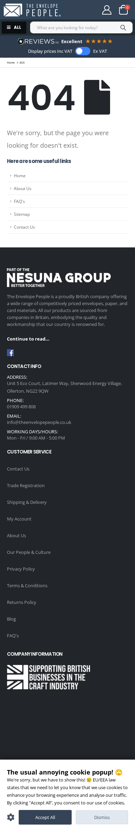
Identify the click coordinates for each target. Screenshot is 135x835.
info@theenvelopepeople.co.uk (39, 422)
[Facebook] (10, 352)
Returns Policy (21, 602)
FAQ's (19, 201)
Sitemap (22, 214)
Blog (11, 619)
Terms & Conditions (27, 585)
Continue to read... (28, 339)
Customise (11, 817)
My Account (19, 519)
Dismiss (102, 817)
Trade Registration (26, 485)
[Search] (123, 27)
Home (20, 175)
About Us (23, 188)
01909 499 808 (21, 406)
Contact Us (24, 227)
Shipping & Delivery (27, 502)
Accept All (45, 817)
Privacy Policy (21, 569)
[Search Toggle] (82, 10)
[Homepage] (32, 10)
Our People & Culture (29, 552)
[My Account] (106, 10)
